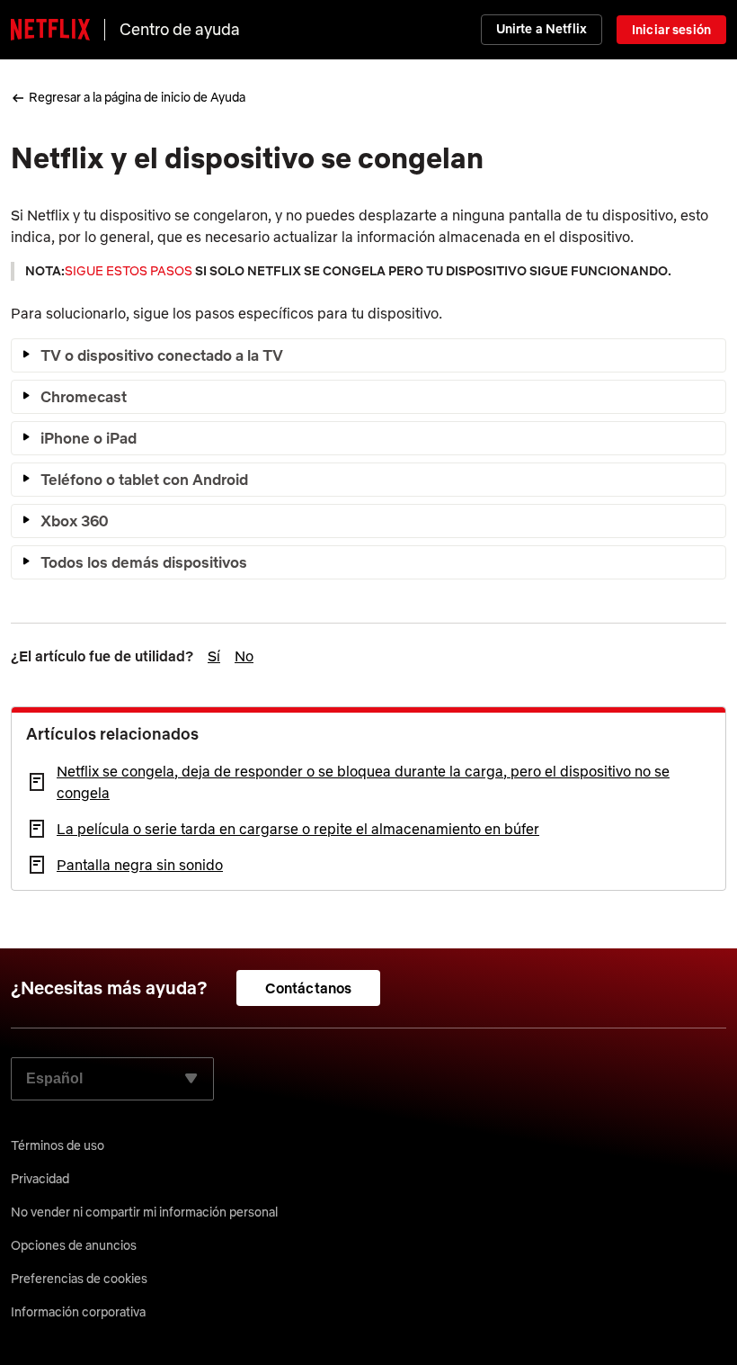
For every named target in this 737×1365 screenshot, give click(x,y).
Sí (214, 656)
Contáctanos (308, 988)
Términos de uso (57, 1145)
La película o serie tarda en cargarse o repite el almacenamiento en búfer (298, 829)
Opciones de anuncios (74, 1245)
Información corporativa (78, 1312)
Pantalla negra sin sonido (140, 865)
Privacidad (40, 1179)
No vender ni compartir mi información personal (144, 1212)
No (244, 656)
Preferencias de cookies (79, 1279)
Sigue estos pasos (128, 271)
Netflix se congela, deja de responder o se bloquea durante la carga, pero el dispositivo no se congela (363, 782)
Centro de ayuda (180, 29)
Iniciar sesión (671, 30)
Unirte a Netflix (541, 29)
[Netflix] (50, 29)
